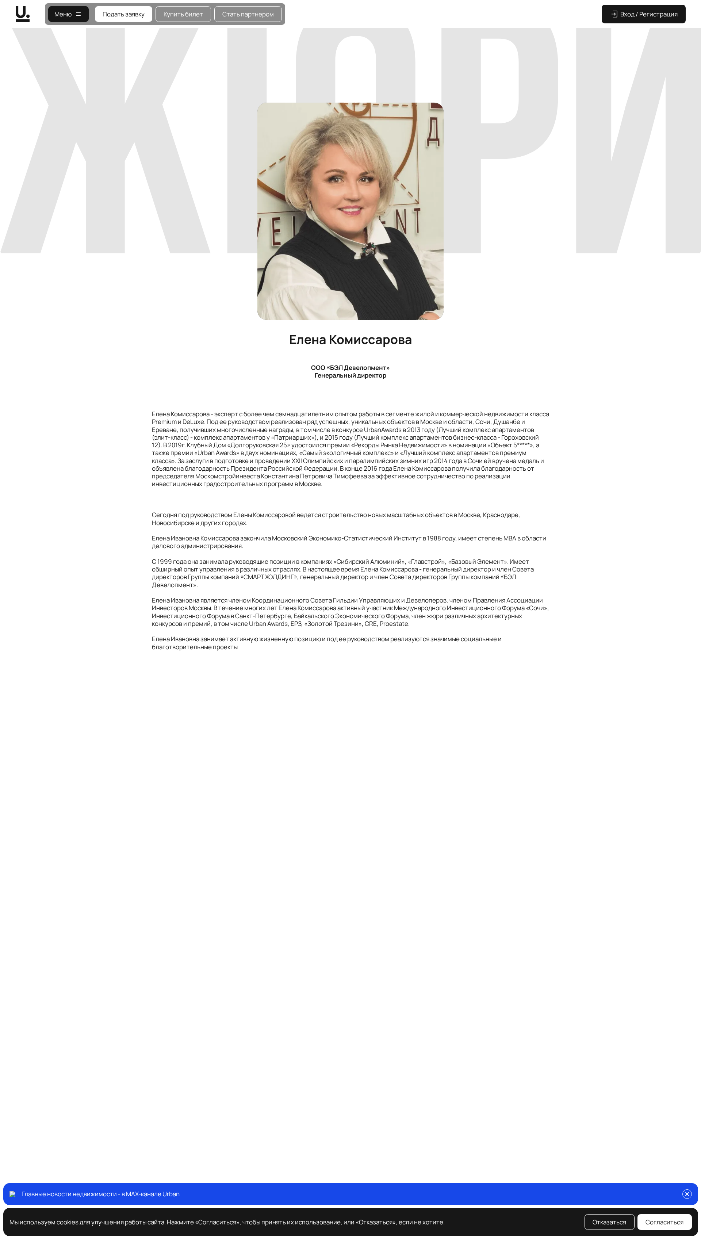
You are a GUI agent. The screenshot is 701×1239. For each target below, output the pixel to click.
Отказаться (609, 1222)
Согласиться (664, 1222)
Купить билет (183, 14)
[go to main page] (30, 14)
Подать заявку (124, 14)
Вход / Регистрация (649, 14)
